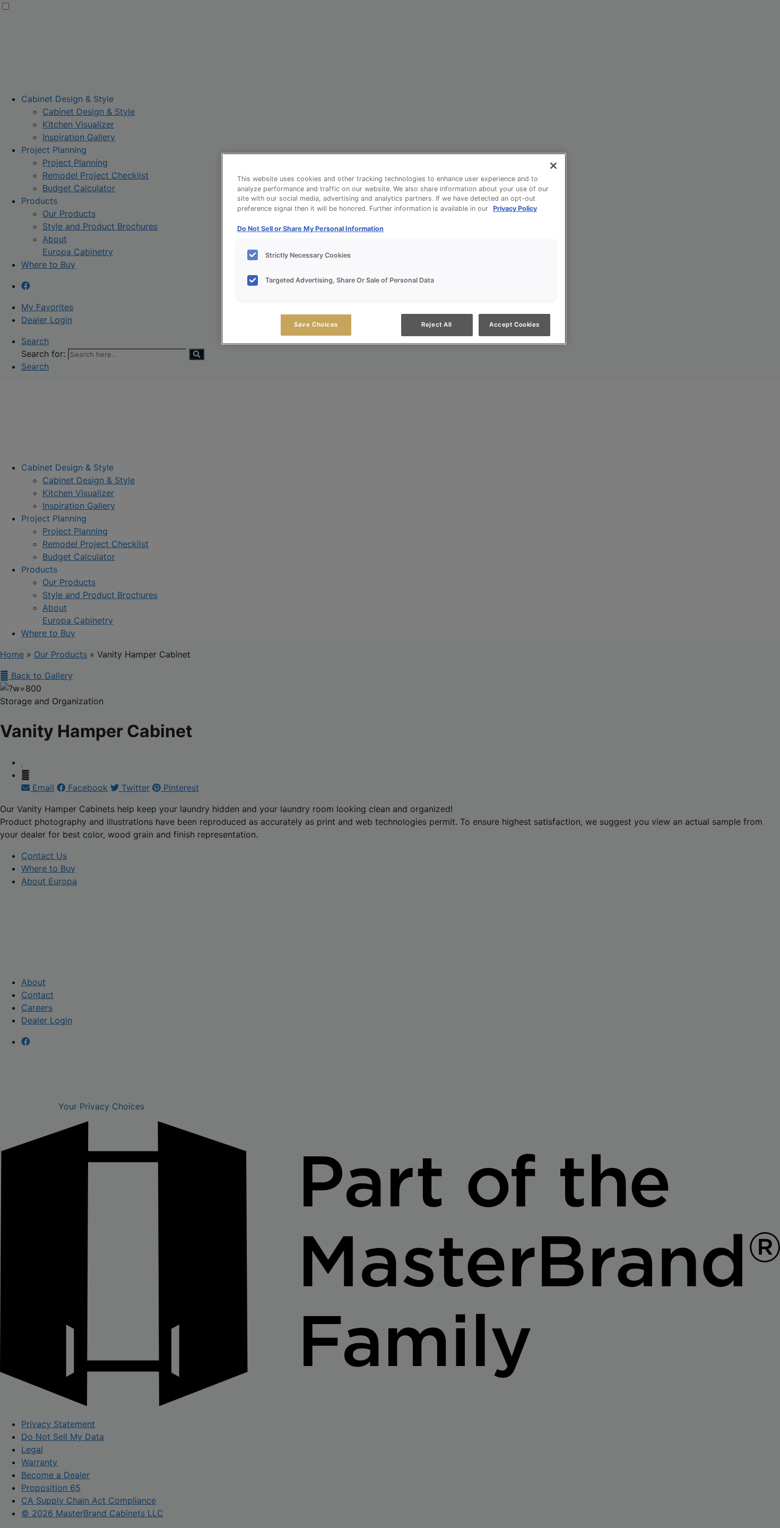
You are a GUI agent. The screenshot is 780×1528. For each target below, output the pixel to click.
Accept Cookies (514, 324)
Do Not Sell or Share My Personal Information (310, 229)
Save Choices (316, 324)
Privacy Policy (515, 208)
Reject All (436, 324)
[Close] (553, 165)
